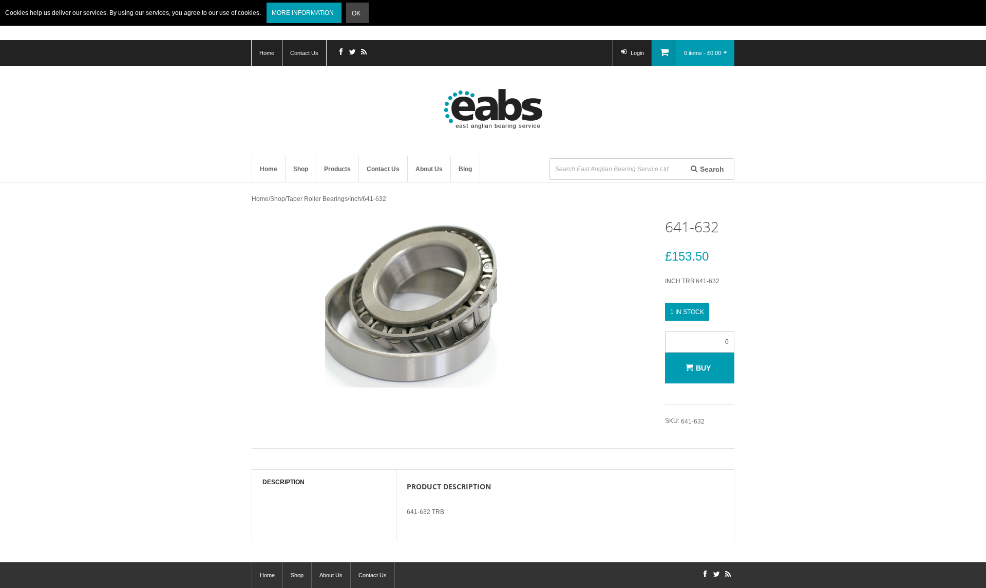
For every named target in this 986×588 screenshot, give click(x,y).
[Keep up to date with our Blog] (363, 53)
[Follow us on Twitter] (352, 53)
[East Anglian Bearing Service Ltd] (493, 109)
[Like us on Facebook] (341, 53)
